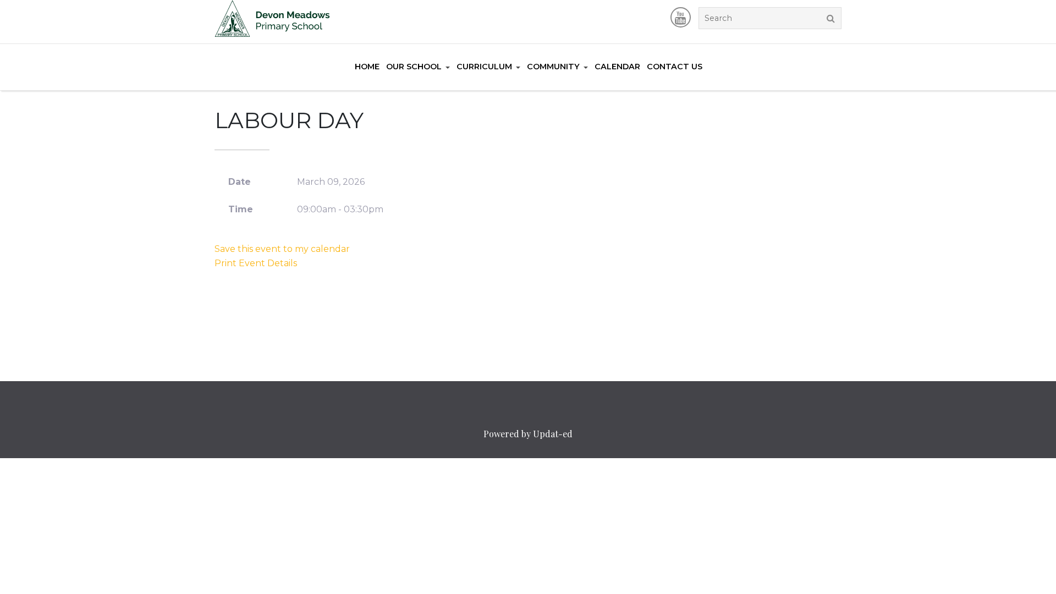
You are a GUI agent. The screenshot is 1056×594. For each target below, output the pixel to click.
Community (553, 67)
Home (367, 67)
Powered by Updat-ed (528, 433)
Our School (414, 67)
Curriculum (484, 67)
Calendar (617, 67)
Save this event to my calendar (282, 249)
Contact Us (674, 67)
